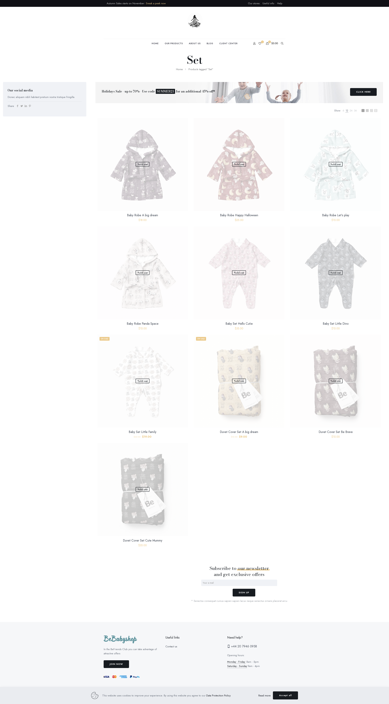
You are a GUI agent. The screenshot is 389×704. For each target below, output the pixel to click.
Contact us (171, 646)
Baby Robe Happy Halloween (239, 215)
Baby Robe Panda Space (142, 323)
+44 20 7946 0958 (243, 646)
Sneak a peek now (156, 3)
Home (179, 69)
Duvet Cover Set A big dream (239, 432)
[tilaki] (194, 23)
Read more (264, 695)
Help (279, 3)
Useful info (268, 3)
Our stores (254, 3)
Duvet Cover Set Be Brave (336, 432)
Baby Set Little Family (142, 432)
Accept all (285, 695)
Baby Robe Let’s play (335, 215)
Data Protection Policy (218, 695)
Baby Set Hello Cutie (239, 323)
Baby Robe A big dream (142, 215)
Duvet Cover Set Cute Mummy (142, 540)
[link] (343, 110)
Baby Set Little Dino (336, 323)
